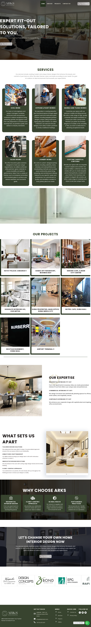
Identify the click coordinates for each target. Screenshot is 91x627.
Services (49, 3)
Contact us (66, 3)
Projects (58, 3)
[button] (48, 452)
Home (43, 3)
